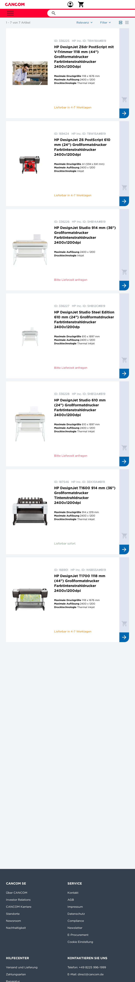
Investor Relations (18, 899)
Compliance (76, 920)
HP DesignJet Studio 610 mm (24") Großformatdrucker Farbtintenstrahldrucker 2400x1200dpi (80, 407)
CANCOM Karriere (18, 906)
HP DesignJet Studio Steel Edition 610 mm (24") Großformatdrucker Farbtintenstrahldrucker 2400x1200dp (84, 319)
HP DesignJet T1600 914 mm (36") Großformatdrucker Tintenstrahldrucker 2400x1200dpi (84, 495)
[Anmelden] (70, 4)
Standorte (13, 913)
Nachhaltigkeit (16, 928)
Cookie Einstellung (80, 942)
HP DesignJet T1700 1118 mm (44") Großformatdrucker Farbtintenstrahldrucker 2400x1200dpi (79, 583)
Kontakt (73, 892)
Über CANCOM (16, 892)
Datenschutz (76, 913)
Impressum (75, 906)
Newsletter (75, 928)
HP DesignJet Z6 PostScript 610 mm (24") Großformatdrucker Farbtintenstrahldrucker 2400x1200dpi (82, 147)
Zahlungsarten (16, 974)
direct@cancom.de (91, 974)
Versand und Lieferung (22, 967)
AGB (71, 899)
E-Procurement (78, 935)
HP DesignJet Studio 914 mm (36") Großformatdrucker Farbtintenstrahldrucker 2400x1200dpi (85, 235)
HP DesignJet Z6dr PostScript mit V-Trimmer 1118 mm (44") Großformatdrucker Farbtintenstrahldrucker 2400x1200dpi (84, 57)
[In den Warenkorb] (124, 99)
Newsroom (13, 920)
